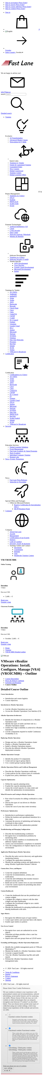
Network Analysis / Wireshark (20, 234)
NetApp (12, 334)
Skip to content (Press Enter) (15, 9)
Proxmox (13, 342)
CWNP (12, 316)
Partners (12, 540)
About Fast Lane (15, 532)
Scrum (12, 206)
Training (8, 117)
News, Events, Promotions (14, 459)
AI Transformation (16, 138)
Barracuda (13, 304)
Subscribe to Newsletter (18, 482)
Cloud (12, 228)
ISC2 (11, 328)
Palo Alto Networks (16, 340)
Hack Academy (15, 453)
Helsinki (17, 552)
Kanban (12, 200)
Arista (12, 298)
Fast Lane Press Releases (18, 480)
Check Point (14, 308)
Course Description (12, 679)
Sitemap (8, 980)
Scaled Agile (14, 204)
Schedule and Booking (13, 683)
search (3, 94)
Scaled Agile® (15, 418)
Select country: (10, 52)
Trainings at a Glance (17, 196)
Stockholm (18, 548)
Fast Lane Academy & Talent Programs (23, 451)
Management (14, 536)
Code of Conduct (16, 542)
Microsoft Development (22, 269)
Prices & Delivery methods (14, 681)
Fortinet (12, 322)
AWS (12, 302)
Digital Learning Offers (18, 175)
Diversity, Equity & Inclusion (20, 544)
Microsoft (13, 332)
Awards (12, 534)
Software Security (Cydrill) (19, 259)
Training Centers (15, 173)
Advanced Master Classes (19, 140)
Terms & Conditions (12, 972)
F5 (11, 396)
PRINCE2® (14, 202)
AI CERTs (13, 292)
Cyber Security (15, 230)
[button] (19, 52)
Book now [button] (4, 600)
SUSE (12, 348)
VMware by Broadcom (18, 352)
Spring (16, 271)
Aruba (12, 300)
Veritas (12, 350)
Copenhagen (18, 550)
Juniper (12, 330)
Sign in (7, 12)
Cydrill (12, 318)
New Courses (14, 169)
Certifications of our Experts (19, 538)
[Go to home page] (17, 71)
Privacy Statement (11, 976)
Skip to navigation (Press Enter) (16, 3)
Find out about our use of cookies (14, 1066)
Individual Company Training (20, 455)
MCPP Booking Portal (22, 509)
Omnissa (13, 338)
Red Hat (13, 344)
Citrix (12, 312)
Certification (9, 354)
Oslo (15, 554)
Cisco (12, 310)
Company (8, 511)
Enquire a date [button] (6, 602)
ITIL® (12, 198)
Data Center (14, 232)
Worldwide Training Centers (24, 556)
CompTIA (13, 314)
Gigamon (13, 324)
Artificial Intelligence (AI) (19, 227)
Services (8, 426)
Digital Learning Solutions (19, 447)
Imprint (7, 974)
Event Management (16, 449)
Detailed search (6, 113)
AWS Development (21, 263)
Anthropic (13, 294)
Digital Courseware (16, 171)
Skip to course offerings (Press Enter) (18, 7)
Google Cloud (15, 326)
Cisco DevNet (19, 265)
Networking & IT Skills (18, 142)
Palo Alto (13, 412)
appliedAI (13, 296)
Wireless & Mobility (17, 236)
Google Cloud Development (24, 267)
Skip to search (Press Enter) (14, 5)
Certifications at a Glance (18, 375)
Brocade (13, 306)
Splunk (12, 346)
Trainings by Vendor (17, 163)
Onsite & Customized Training (20, 165)
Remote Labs (14, 457)
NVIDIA (13, 336)
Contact (8, 978)
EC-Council (14, 320)
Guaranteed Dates (16, 167)
